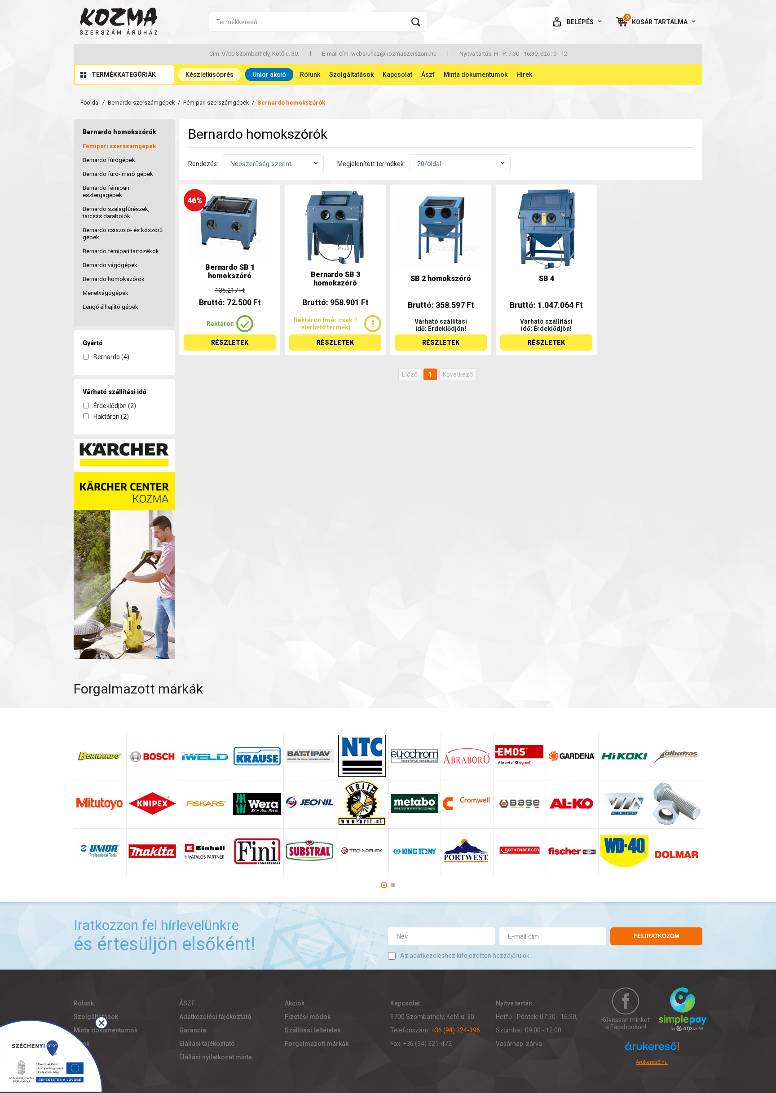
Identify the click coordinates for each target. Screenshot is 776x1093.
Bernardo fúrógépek (109, 160)
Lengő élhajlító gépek (110, 306)
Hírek (524, 74)
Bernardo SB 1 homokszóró (230, 271)
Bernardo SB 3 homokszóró (335, 278)
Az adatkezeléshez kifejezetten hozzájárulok (464, 955)
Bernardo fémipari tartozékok (121, 251)
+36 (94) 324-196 (455, 1030)
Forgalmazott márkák (316, 1043)
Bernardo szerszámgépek (141, 102)
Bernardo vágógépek (110, 265)
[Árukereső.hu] (652, 1050)
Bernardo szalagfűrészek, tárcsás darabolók (116, 212)
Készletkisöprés (209, 74)
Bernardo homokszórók (114, 279)
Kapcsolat (397, 74)
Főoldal (90, 102)
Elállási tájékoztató (207, 1043)
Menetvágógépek (105, 293)
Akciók (294, 1003)
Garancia (192, 1030)
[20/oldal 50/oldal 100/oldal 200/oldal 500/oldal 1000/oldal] (460, 163)
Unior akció (269, 74)
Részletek (229, 342)
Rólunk (310, 74)
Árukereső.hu (652, 1062)
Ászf (428, 74)
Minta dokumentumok (475, 74)
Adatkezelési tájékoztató (215, 1016)
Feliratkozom (656, 936)
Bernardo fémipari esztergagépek (106, 191)
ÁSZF (187, 1003)
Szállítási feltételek (312, 1030)
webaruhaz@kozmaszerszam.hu (393, 53)
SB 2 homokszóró (440, 278)
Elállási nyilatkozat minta (215, 1057)
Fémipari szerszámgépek (216, 102)
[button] (384, 885)
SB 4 (546, 278)
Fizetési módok (308, 1016)
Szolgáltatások (351, 74)
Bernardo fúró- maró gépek (118, 174)
